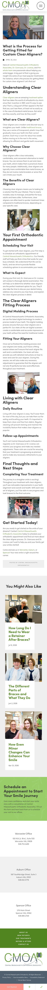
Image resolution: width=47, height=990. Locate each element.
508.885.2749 (23, 915)
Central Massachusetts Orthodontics (18, 256)
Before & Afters (23, 941)
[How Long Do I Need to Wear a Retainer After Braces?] (23, 611)
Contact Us (23, 944)
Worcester (24, 549)
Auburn (32, 549)
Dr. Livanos (28, 67)
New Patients (23, 935)
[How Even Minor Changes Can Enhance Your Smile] (23, 728)
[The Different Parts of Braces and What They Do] (23, 669)
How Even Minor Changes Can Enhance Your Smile (19, 752)
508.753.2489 (23, 844)
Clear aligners (9, 97)
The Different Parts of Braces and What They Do (19, 692)
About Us (23, 932)
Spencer (6, 552)
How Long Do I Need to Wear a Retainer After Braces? (20, 633)
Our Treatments (23, 938)
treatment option (36, 97)
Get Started (12, 987)
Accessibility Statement (37, 977)
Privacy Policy (6, 977)
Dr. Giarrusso (17, 67)
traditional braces (33, 127)
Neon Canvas (27, 980)
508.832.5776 (23, 880)
